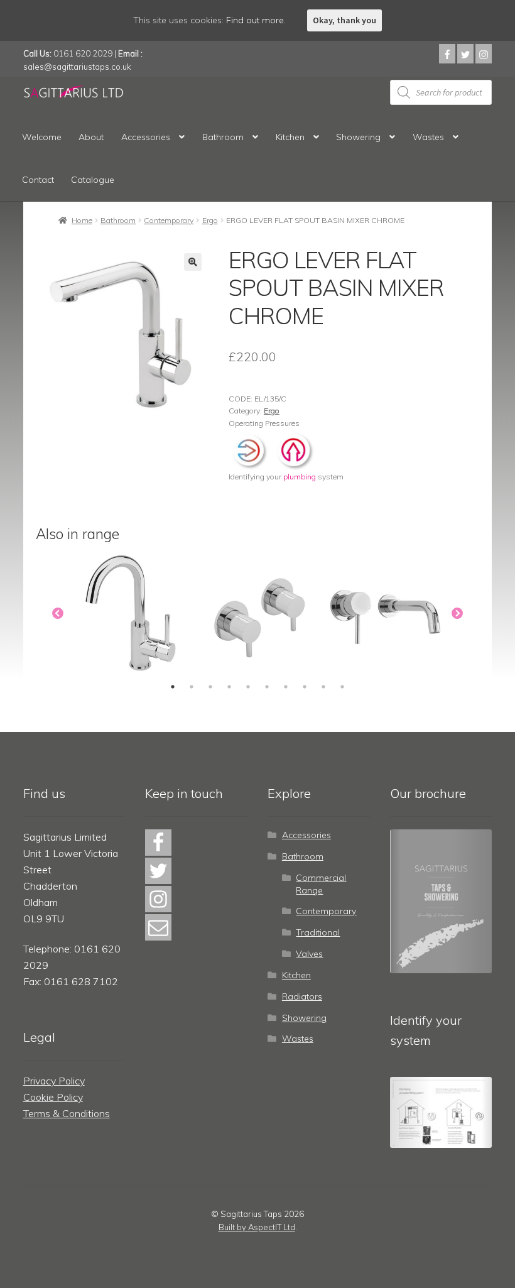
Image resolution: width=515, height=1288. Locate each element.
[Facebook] (447, 53)
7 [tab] (285, 686)
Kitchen (290, 137)
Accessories (145, 137)
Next (457, 614)
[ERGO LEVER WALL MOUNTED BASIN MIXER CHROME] (386, 613)
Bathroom (223, 137)
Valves (309, 953)
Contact (38, 179)
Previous (58, 614)
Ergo (210, 220)
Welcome (42, 137)
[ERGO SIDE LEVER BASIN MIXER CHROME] (131, 613)
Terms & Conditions (66, 1113)
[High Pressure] (294, 449)
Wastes (428, 137)
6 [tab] (267, 686)
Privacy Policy (54, 1080)
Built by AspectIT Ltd (257, 1227)
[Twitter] (465, 53)
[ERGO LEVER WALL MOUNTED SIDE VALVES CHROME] (258, 613)
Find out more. (256, 20)
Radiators (302, 996)
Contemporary (168, 220)
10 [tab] (342, 686)
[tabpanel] (131, 613)
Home (82, 220)
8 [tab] (304, 686)
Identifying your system (286, 476)
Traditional (318, 932)
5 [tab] (248, 686)
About (91, 137)
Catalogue (92, 179)
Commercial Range (321, 884)
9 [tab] (323, 686)
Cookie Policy (53, 1097)
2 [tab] (191, 686)
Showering (358, 137)
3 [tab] (210, 686)
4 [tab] (229, 686)
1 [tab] (172, 686)
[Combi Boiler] (250, 449)
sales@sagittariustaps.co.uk (77, 67)
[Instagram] (483, 53)
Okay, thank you (344, 20)
